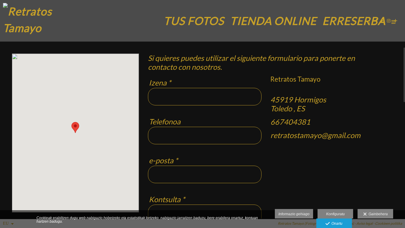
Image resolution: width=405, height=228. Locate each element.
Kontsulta (167, 199)
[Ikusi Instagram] (389, 21)
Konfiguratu (335, 214)
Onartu (336, 223)
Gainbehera (377, 214)
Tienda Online (273, 20)
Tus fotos (194, 20)
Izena (160, 82)
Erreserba (353, 20)
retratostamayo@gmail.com (315, 135)
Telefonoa (165, 121)
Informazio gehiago (294, 214)
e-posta (163, 160)
